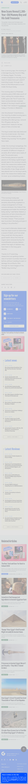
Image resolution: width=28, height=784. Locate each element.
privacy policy (14, 779)
